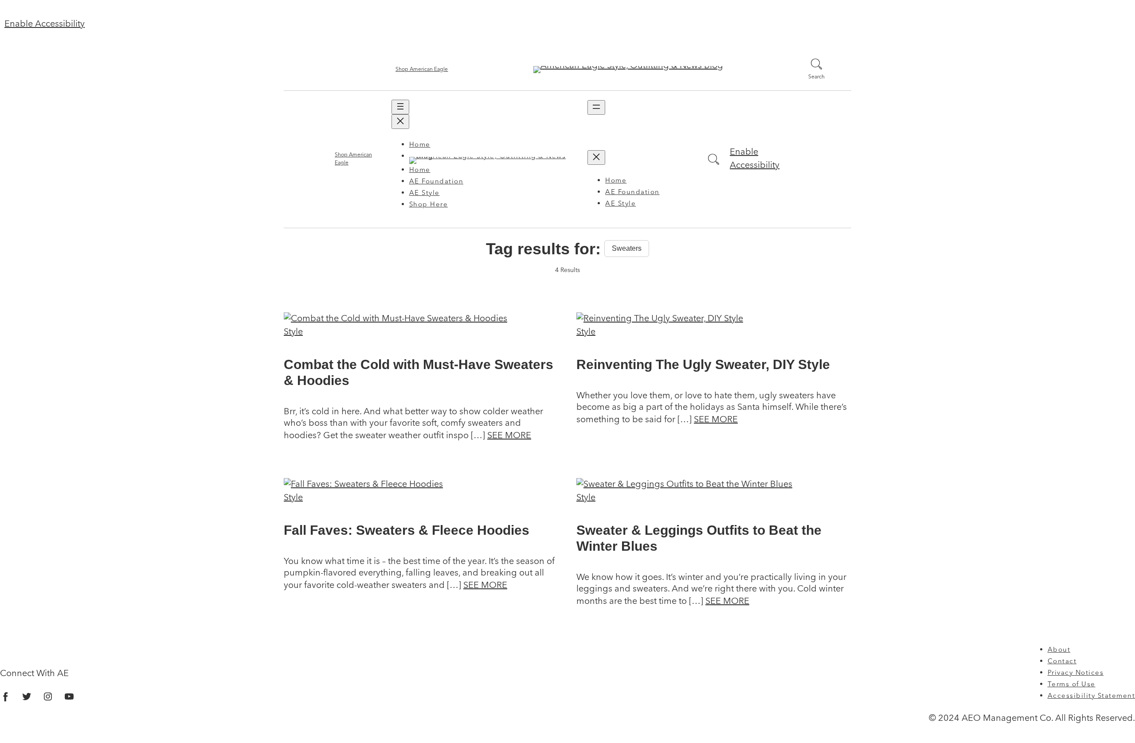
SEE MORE (509, 436)
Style (293, 332)
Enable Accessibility (44, 24)
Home (420, 145)
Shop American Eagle (421, 69)
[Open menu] (400, 107)
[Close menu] (400, 121)
